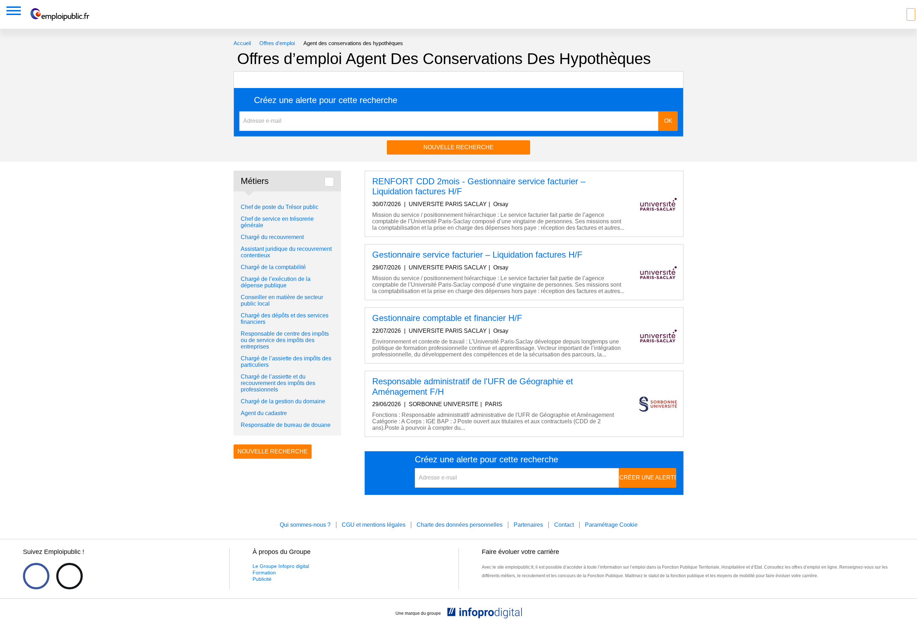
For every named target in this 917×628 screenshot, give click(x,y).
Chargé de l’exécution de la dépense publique (276, 282)
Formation (264, 572)
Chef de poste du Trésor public (279, 207)
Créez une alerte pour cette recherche (325, 100)
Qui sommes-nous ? (305, 525)
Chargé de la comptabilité (273, 267)
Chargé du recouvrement (272, 237)
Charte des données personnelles (460, 525)
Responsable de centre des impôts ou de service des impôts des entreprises (285, 340)
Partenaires (528, 525)
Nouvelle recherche (458, 147)
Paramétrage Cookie (611, 525)
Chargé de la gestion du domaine (283, 401)
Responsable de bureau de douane (286, 425)
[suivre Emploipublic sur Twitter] (69, 576)
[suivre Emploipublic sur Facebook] (36, 576)
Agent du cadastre (264, 413)
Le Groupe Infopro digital (281, 566)
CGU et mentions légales (373, 525)
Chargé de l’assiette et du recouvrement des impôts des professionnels (278, 383)
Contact (564, 525)
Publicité (262, 579)
